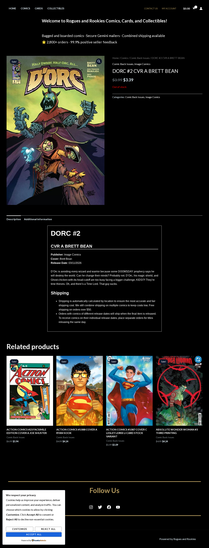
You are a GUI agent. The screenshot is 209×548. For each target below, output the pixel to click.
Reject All (48, 529)
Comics (25, 8)
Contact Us (151, 8)
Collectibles (55, 8)
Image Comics (142, 63)
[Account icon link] (201, 8)
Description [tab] (14, 219)
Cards (39, 8)
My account (169, 8)
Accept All (33, 534)
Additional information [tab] (38, 219)
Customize (19, 529)
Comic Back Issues (140, 57)
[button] (99, 61)
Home (12, 8)
